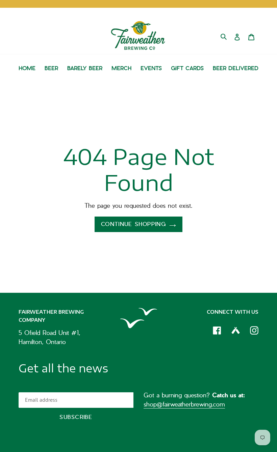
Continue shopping (133, 224)
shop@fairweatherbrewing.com (184, 404)
